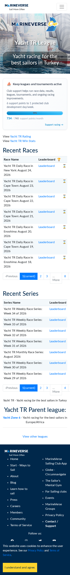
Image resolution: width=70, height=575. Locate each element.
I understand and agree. (20, 567)
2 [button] (40, 276)
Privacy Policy (36, 550)
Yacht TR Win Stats (22, 141)
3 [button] (47, 276)
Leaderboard (46, 165)
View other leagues (35, 436)
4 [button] (65, 387)
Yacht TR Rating (20, 136)
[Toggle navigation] (62, 6)
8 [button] (65, 276)
